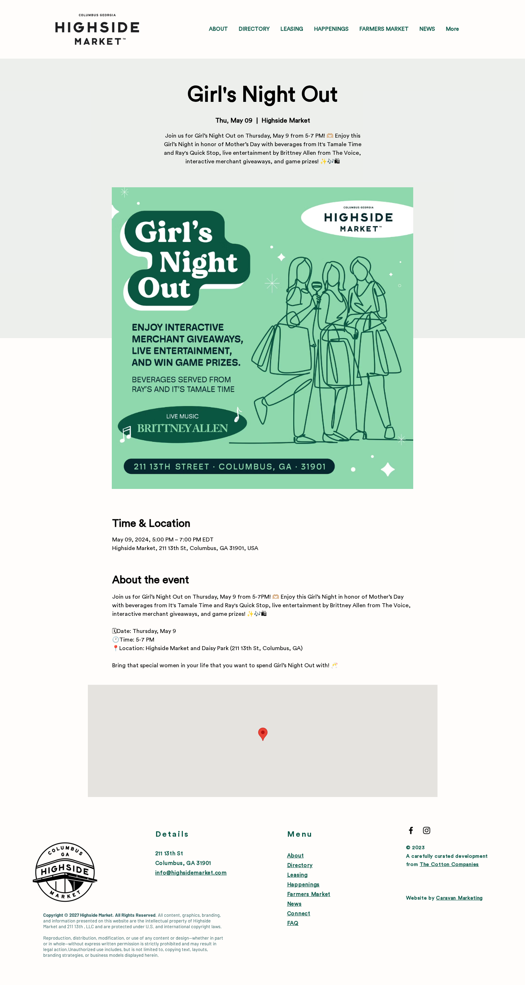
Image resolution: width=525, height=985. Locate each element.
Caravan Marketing (459, 898)
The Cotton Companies (449, 864)
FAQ (293, 923)
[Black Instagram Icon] (426, 830)
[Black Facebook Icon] (411, 830)
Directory (300, 865)
